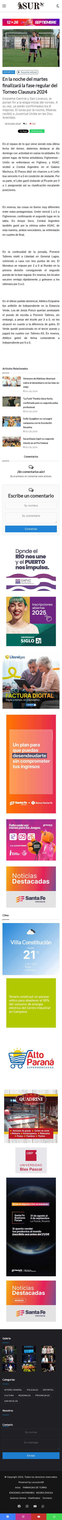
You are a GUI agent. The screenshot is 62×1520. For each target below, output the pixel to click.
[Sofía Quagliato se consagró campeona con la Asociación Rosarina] (11, 422)
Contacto (7, 1424)
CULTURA (9, 1395)
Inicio (18, 1487)
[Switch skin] (58, 7)
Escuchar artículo (29, 72)
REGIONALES (24, 1395)
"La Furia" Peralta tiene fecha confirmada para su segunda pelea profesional (40, 402)
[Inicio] (31, 5)
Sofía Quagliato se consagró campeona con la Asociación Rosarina (37, 423)
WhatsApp (37, 131)
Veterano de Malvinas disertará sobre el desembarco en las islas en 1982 (41, 382)
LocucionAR (38, 1482)
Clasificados (34, 1498)
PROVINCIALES (42, 1395)
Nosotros (7, 1410)
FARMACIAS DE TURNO (35, 1487)
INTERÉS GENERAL (13, 1390)
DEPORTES (8, 72)
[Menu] (4, 7)
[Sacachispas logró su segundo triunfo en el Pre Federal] (11, 442)
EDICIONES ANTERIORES (21, 1492)
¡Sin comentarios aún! (31, 471)
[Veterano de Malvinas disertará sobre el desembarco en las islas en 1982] (11, 381)
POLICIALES (32, 1390)
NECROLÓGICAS (44, 1492)
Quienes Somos (18, 1498)
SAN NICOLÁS (11, 1401)
